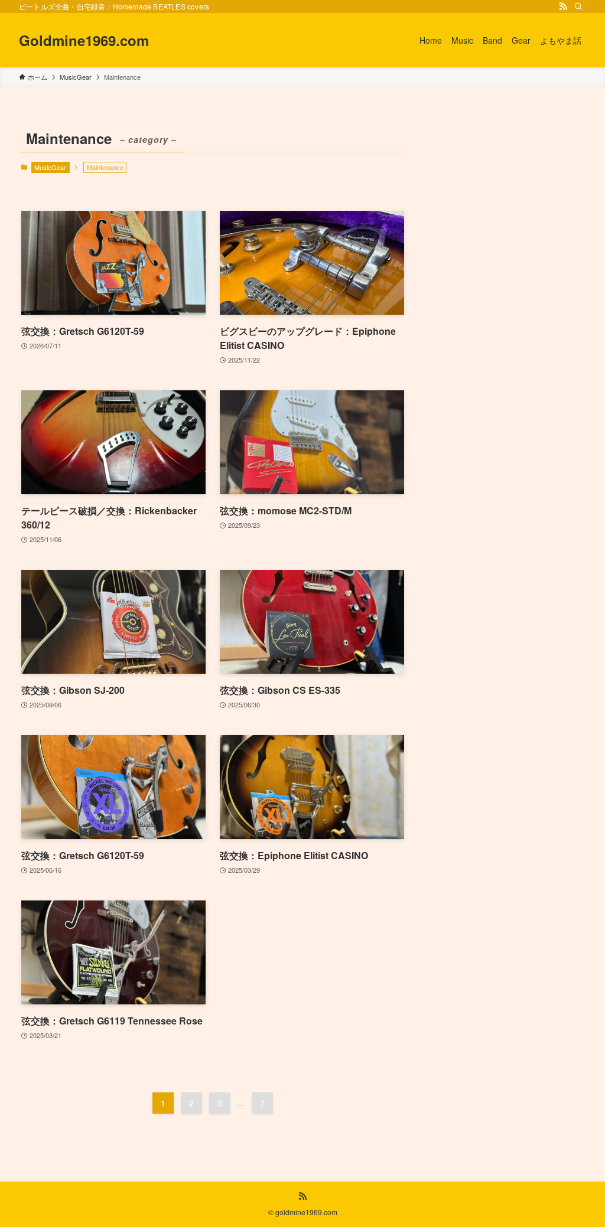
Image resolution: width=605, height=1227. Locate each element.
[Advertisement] (503, 199)
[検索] (578, 6)
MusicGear (50, 167)
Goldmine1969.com (84, 40)
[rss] (563, 6)
